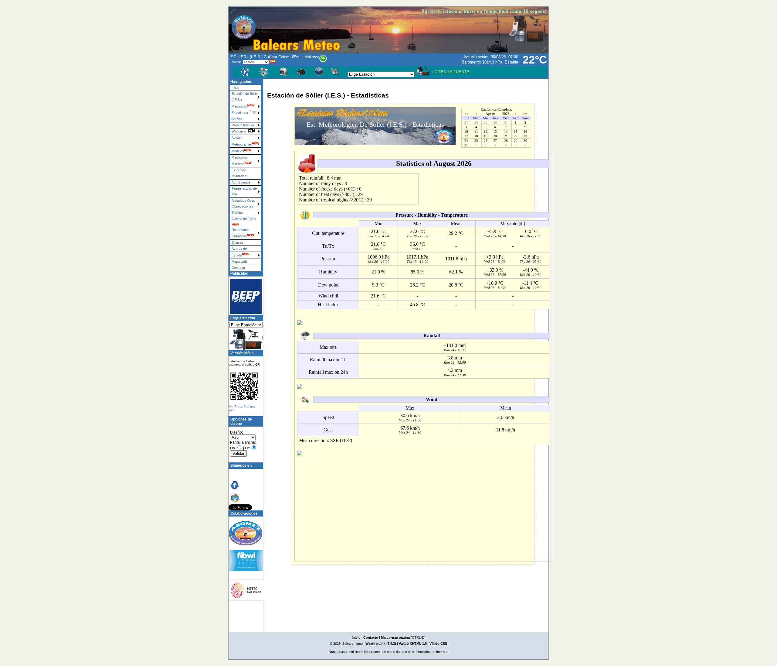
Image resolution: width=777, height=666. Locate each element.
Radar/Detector (243, 125)
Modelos (238, 151)
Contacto (238, 267)
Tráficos (238, 213)
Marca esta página (395, 637)
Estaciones (240, 113)
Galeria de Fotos (244, 219)
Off (247, 448)
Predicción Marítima (239, 161)
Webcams (239, 131)
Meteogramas (242, 144)
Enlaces (237, 242)
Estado (237, 255)
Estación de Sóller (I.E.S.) (245, 96)
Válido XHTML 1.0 (413, 643)
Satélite (237, 119)
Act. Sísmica (241, 182)
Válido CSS (438, 643)
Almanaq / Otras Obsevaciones (244, 203)
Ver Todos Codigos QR (242, 408)
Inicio (235, 87)
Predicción (239, 106)
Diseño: (236, 432)
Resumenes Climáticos (240, 233)
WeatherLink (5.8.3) (381, 643)
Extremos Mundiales (239, 173)
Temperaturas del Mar (244, 191)
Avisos (237, 137)
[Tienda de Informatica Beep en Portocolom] (243, 296)
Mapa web (239, 261)
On (232, 448)
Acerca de (239, 248)
